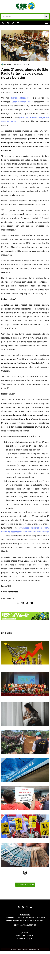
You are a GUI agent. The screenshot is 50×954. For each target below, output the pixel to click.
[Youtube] (18, 22)
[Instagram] (3, 22)
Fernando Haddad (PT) (21, 98)
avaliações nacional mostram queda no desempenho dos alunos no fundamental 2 (25, 532)
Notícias (26, 64)
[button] (46, 22)
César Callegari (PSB (22, 101)
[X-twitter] (13, 22)
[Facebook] (8, 22)
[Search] (46, 16)
